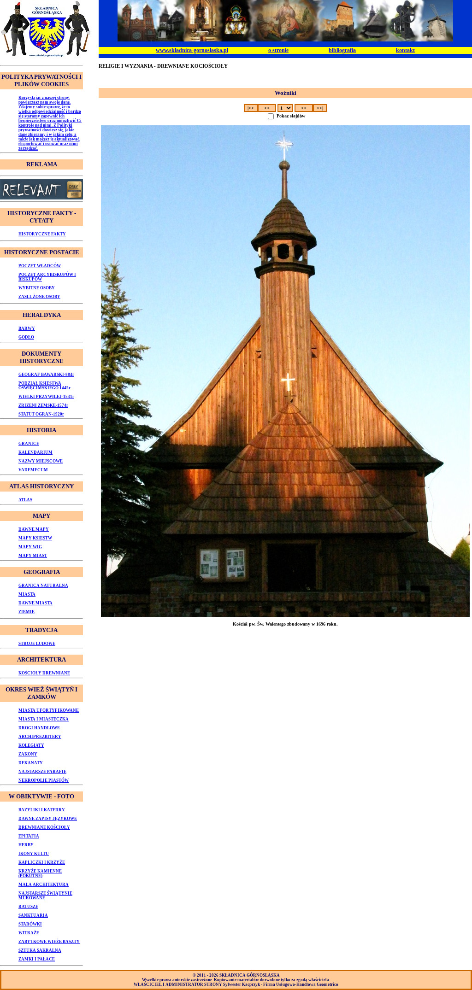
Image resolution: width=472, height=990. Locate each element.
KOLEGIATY (31, 745)
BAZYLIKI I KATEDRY (41, 810)
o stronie (278, 50)
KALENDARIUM (35, 452)
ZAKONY (27, 754)
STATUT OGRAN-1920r (41, 414)
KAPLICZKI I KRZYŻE (41, 862)
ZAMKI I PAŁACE (36, 959)
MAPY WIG (30, 547)
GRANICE (28, 443)
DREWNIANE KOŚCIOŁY (44, 827)
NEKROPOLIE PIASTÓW (43, 780)
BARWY (26, 328)
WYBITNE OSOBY (36, 288)
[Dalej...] (285, 371)
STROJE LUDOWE (36, 643)
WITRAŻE (28, 933)
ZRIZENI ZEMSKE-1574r (43, 405)
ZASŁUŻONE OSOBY (39, 296)
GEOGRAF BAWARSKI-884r (46, 374)
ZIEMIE (26, 611)
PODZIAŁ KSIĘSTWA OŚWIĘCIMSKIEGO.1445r (44, 385)
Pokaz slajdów (291, 115)
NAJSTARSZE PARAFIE (42, 771)
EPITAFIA (28, 836)
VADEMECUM (33, 470)
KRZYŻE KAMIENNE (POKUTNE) (40, 873)
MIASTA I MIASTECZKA (43, 719)
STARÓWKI (30, 924)
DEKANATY (30, 763)
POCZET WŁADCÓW (39, 266)
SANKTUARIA (33, 915)
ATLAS (25, 500)
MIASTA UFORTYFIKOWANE (48, 710)
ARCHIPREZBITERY (39, 736)
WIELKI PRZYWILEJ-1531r (46, 396)
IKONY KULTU (33, 853)
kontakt (405, 50)
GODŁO (26, 337)
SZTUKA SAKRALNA (39, 950)
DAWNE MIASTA (35, 603)
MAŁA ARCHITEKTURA (43, 884)
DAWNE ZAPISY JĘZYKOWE (47, 818)
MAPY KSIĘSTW (35, 538)
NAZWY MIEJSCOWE (40, 461)
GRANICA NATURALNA (43, 585)
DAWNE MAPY (33, 529)
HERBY (26, 845)
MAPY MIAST (32, 555)
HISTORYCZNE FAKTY (42, 234)
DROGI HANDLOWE (39, 728)
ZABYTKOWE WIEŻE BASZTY (49, 941)
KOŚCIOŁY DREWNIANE (44, 673)
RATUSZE (28, 906)
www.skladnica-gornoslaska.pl (192, 50)
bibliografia (342, 50)
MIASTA (26, 594)
